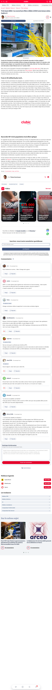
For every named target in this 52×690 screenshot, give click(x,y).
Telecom (18, 8)
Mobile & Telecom (10, 8)
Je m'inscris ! (26, 249)
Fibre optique (24, 8)
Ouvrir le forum (27, 468)
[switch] (47, 1)
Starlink (9, 159)
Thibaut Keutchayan (11, 16)
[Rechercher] (4, 2)
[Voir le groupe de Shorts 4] (28, 223)
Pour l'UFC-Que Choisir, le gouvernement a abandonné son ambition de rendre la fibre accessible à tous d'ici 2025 (13, 542)
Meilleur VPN (5, 5)
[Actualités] (15, 686)
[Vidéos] (22, 686)
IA (24, 5)
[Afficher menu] (1, 1)
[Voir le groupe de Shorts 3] (27, 223)
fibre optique (28, 70)
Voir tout (48, 188)
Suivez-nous (13, 20)
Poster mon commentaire (26, 462)
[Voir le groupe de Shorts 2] (25, 223)
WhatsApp (32, 230)
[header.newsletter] (6, 2)
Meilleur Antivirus (16, 5)
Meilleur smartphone (33, 5)
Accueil (3, 8)
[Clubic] (26, 1)
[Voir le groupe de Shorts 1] (23, 223)
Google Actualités (21, 230)
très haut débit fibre (35, 68)
